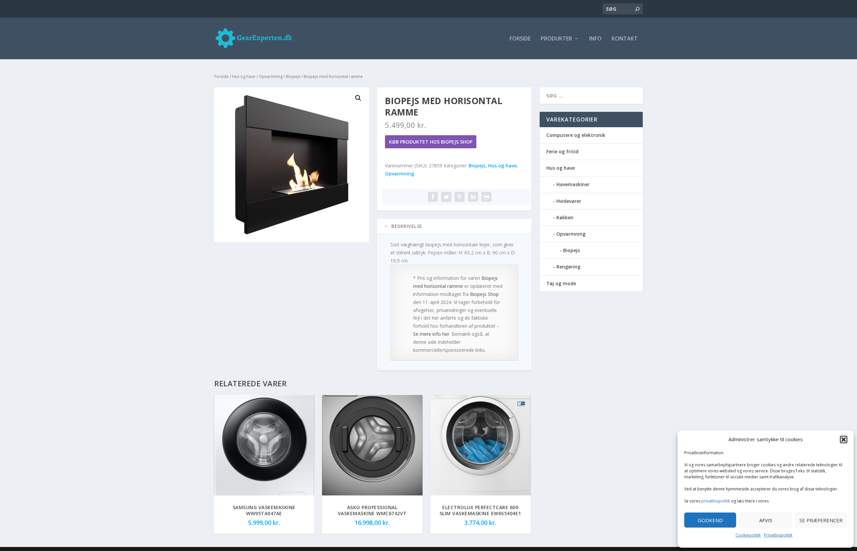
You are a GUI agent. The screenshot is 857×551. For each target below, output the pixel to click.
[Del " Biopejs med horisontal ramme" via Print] (486, 197)
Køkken (564, 217)
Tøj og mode (561, 283)
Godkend (710, 520)
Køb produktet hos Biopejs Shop (430, 142)
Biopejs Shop (484, 294)
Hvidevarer (568, 201)
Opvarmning (271, 76)
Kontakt (625, 39)
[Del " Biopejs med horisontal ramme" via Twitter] (446, 197)
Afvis (765, 520)
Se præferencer (821, 520)
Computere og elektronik (575, 135)
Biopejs (293, 76)
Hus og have (243, 76)
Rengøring (568, 266)
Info (595, 39)
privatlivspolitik (715, 501)
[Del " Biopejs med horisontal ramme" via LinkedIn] (473, 197)
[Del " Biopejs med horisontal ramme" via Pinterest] (460, 197)
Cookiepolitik (748, 535)
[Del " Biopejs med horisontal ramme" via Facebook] (433, 197)
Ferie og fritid (562, 151)
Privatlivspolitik (778, 535)
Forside (520, 39)
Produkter (556, 39)
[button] (843, 439)
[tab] (454, 226)
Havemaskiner (573, 184)
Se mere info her (431, 334)
